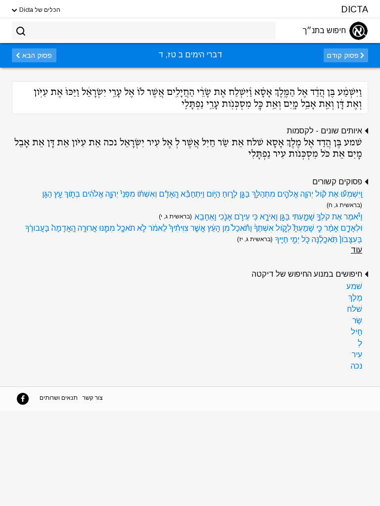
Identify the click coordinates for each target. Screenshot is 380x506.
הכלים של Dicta (39, 9)
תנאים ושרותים (59, 397)
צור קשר (93, 397)
